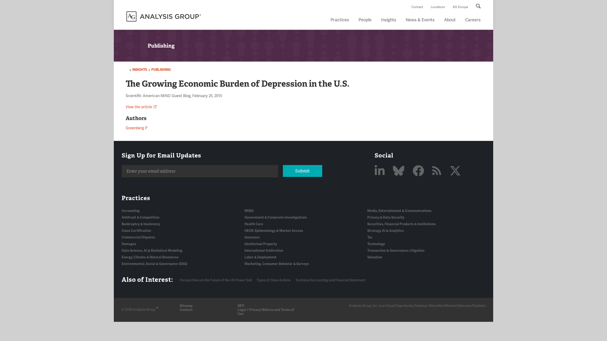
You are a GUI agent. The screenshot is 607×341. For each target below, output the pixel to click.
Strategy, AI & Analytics (385, 231)
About (450, 19)
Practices (340, 19)
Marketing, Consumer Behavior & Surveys (276, 264)
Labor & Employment (260, 257)
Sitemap (186, 306)
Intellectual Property (260, 244)
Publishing (161, 70)
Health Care (253, 224)
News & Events (420, 19)
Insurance (252, 237)
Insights (388, 19)
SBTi (241, 306)
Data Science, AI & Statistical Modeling (152, 251)
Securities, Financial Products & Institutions (401, 224)
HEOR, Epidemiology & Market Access (273, 231)
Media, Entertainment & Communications (399, 211)
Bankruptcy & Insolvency (141, 224)
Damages (129, 244)
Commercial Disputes (138, 237)
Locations (438, 7)
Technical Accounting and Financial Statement (330, 280)
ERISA (249, 211)
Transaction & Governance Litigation (395, 251)
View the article (139, 107)
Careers (473, 19)
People (365, 19)
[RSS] (438, 171)
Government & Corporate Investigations (275, 217)
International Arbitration (263, 251)
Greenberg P (136, 128)
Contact (417, 7)
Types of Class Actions (274, 280)
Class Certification (136, 231)
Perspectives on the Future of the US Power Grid (216, 280)
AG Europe (460, 7)
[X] (455, 171)
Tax (369, 237)
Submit (302, 171)
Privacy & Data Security (385, 217)
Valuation (374, 257)
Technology (376, 244)
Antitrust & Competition (140, 217)
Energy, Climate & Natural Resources (150, 257)
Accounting (131, 211)
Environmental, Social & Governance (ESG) (154, 264)
